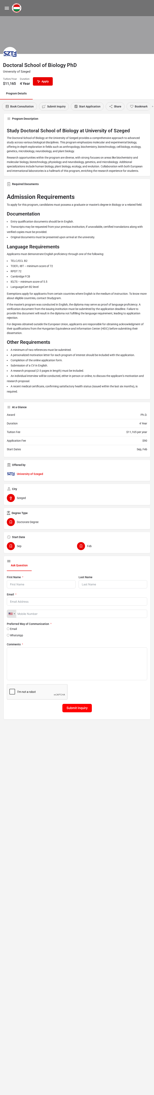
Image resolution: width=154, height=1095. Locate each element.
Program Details (16, 93)
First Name (14, 577)
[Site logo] (17, 8)
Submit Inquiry (77, 708)
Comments (14, 644)
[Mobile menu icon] (7, 8)
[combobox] (11, 614)
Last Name (85, 577)
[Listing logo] (10, 54)
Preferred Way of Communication (28, 623)
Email (10, 594)
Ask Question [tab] (19, 565)
